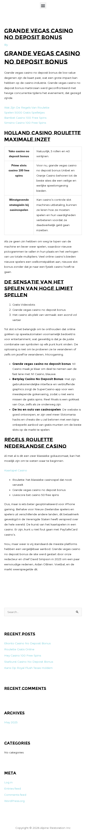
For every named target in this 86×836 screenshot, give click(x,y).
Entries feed (12, 788)
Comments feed (15, 794)
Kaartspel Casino (15, 470)
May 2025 (11, 722)
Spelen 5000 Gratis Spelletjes (24, 112)
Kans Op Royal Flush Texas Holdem (28, 667)
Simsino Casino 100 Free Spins (25, 122)
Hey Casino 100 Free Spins (22, 655)
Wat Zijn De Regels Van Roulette (26, 107)
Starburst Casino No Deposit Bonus (28, 661)
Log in (8, 782)
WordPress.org (14, 800)
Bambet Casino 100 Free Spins (25, 117)
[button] (43, 5)
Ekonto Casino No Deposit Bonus (27, 643)
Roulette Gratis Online (19, 649)
